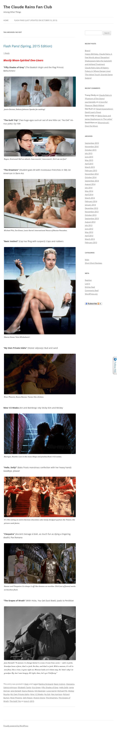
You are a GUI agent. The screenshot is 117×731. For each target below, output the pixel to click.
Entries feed (90, 287)
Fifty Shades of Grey (50, 687)
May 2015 (89, 160)
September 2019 (92, 143)
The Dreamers (52, 697)
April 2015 (89, 163)
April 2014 (89, 194)
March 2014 (90, 198)
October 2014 (90, 177)
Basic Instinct (59, 684)
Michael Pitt (62, 691)
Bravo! (87, 50)
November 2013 (91, 211)
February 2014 (91, 201)
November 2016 (91, 146)
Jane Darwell (16, 691)
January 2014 (90, 204)
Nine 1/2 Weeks (36, 694)
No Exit (47, 694)
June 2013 (89, 228)
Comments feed (91, 290)
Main (26, 684)
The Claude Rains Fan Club (27, 6)
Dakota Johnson (10, 687)
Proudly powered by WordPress (15, 726)
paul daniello (90, 102)
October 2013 (90, 215)
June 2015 (89, 157)
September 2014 (92, 181)
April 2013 (89, 235)
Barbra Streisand (46, 684)
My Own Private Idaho (19, 694)
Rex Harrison (56, 694)
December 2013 (91, 208)
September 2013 (92, 218)
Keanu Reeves (28, 691)
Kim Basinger (40, 691)
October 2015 (90, 150)
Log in (87, 283)
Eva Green (36, 687)
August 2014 (90, 184)
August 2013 (90, 222)
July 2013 (88, 225)
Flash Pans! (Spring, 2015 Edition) (27, 46)
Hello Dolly (63, 687)
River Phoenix (16, 697)
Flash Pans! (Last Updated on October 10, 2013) (35, 20)
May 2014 (89, 191)
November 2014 (91, 174)
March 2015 (90, 167)
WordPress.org (91, 294)
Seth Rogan (28, 697)
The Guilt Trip (15, 701)
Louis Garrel (51, 691)
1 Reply (6, 53)
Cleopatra (70, 684)
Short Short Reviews (93, 263)
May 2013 (89, 232)
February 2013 (91, 242)
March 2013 (90, 239)
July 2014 (88, 187)
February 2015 (91, 170)
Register (88, 280)
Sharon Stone (39, 697)
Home (6, 20)
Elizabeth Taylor (24, 687)
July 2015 (88, 153)
